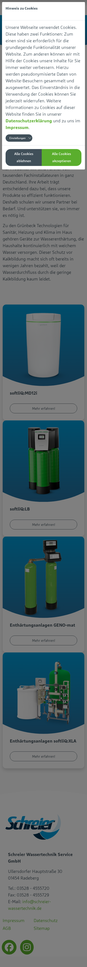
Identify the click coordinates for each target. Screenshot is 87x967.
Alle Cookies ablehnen (23, 157)
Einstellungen (17, 138)
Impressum (17, 127)
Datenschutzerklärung (29, 120)
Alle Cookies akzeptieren (61, 157)
